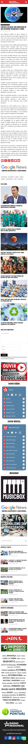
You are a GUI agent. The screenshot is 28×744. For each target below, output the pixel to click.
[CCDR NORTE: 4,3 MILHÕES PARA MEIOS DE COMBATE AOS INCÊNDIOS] (4, 562)
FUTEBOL (21, 670)
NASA (15, 179)
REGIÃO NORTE (8, 689)
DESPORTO (9, 661)
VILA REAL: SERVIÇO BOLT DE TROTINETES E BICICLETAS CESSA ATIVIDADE (16, 591)
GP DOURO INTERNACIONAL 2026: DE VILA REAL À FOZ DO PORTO (17, 568)
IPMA (24, 675)
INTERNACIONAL (9, 179)
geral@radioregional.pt (14, 733)
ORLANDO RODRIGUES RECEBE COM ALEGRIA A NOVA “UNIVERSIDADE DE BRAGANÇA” (17, 621)
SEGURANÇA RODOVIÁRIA (9, 695)
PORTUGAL (7, 686)
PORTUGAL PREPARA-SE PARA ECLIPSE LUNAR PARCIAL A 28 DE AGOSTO (12, 253)
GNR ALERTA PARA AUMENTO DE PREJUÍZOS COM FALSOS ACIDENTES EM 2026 (17, 553)
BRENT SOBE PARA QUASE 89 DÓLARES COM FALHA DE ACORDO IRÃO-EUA (13, 300)
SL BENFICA (21, 695)
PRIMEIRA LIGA (18, 686)
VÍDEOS (20, 703)
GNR (2, 673)
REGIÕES (21, 689)
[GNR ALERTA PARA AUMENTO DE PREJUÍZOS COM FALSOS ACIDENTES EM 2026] (4, 553)
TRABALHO (22, 697)
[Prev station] (16, 395)
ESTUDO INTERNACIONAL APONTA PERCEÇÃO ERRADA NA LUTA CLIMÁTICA (12, 323)
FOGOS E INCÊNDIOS (9, 670)
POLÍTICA (16, 683)
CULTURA (23, 658)
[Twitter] (10, 738)
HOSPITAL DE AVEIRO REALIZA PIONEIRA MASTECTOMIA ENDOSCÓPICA (11, 230)
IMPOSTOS (5, 675)
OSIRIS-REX (20, 179)
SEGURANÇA (22, 692)
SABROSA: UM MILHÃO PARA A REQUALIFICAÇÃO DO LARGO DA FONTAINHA (16, 582)
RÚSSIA (4, 692)
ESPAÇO (3, 179)
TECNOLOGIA (15, 697)
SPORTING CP (7, 697)
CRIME (13, 658)
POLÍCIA (23, 680)
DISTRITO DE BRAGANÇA (8, 665)
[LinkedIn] (18, 738)
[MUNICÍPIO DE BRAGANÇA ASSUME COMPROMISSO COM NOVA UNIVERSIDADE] (4, 613)
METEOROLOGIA (20, 678)
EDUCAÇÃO (10, 667)
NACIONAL (7, 680)
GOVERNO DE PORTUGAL (11, 672)
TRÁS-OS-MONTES (11, 700)
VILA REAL (10, 703)
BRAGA (4, 656)
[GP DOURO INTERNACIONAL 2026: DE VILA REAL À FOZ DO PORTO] (4, 569)
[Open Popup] (20, 395)
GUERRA (24, 673)
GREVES (19, 673)
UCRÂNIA (22, 700)
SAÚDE (9, 692)
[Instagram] (14, 738)
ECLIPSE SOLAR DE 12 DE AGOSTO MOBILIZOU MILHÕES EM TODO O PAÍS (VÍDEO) (12, 276)
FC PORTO (17, 667)
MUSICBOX (14, 473)
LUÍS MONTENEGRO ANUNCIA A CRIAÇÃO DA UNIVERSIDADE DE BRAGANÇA (11, 206)
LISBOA (12, 678)
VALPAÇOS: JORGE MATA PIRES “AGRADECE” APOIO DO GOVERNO (16, 599)
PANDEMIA (15, 680)
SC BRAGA (15, 692)
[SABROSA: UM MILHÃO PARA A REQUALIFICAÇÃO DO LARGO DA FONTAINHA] (4, 582)
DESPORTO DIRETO (20, 662)
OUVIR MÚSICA (14, 421)
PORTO (23, 683)
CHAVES (19, 656)
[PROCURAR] (25, 540)
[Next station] (8, 395)
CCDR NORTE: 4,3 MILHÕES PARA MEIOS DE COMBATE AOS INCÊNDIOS (18, 560)
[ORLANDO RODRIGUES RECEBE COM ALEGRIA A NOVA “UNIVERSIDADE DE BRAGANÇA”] (4, 621)
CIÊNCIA (23, 656)
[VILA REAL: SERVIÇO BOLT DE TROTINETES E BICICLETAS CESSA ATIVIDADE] (4, 591)
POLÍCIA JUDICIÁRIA (7, 683)
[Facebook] (6, 738)
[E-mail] (22, 738)
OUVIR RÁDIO (14, 383)
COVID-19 (6, 658)
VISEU (16, 703)
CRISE (18, 658)
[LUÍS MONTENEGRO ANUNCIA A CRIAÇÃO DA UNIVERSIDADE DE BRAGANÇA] (4, 630)
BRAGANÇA (11, 656)
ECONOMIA (22, 665)
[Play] (12, 395)
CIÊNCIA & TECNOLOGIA (5, 24)
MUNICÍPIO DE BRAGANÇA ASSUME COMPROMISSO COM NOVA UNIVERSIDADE (18, 612)
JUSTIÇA (5, 678)
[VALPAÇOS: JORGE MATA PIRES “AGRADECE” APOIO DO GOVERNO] (4, 600)
